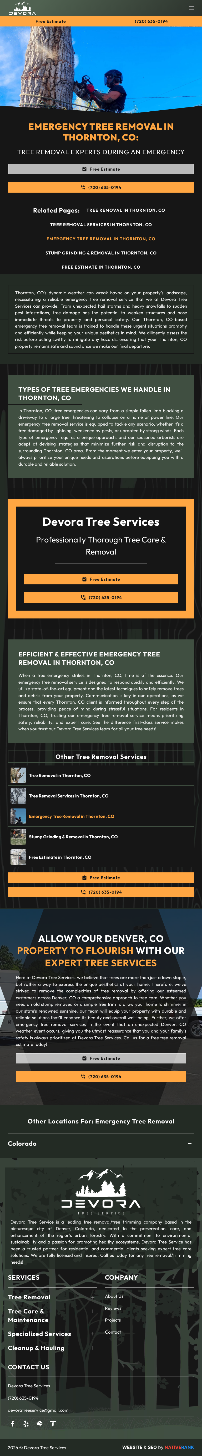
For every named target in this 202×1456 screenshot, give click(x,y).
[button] (191, 8)
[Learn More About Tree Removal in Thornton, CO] (101, 775)
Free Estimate (51, 21)
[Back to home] (22, 8)
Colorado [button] (22, 1143)
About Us (114, 1296)
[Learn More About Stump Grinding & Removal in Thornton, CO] (101, 837)
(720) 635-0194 (23, 1398)
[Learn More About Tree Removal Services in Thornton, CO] (101, 796)
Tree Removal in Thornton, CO (126, 210)
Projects (113, 1320)
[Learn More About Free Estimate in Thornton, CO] (101, 857)
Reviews (113, 1308)
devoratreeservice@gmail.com (38, 1410)
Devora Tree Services (29, 1385)
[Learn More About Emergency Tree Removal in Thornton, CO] (101, 816)
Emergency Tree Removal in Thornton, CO (101, 238)
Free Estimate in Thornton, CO (101, 267)
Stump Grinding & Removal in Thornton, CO (101, 253)
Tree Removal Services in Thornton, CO (101, 224)
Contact (113, 1332)
